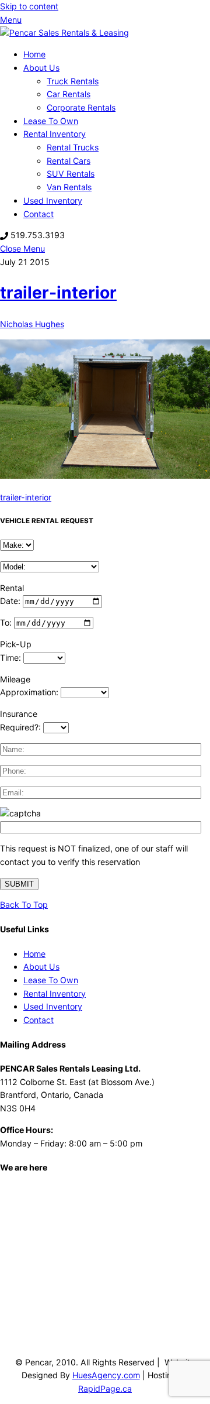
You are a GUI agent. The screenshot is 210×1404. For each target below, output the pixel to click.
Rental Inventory (54, 134)
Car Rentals (68, 94)
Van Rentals (69, 187)
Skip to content (29, 6)
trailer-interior (58, 293)
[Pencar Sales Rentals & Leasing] (64, 32)
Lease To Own (50, 121)
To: (7, 622)
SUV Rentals (70, 173)
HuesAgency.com (106, 1375)
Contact (38, 214)
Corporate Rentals (81, 107)
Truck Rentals (73, 81)
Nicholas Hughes (32, 324)
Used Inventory (52, 200)
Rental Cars (68, 161)
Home (34, 54)
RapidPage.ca (105, 1388)
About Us (41, 68)
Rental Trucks (73, 147)
